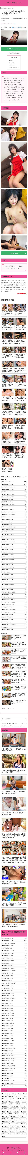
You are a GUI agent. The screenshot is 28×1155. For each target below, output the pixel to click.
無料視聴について (14, 67)
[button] (25, 719)
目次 (12, 57)
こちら (15, 726)
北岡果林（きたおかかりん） (8, 23)
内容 (11, 60)
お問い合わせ (21, 1150)
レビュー (12, 65)
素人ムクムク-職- (16, 27)
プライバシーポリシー (7, 1150)
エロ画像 (12, 62)
